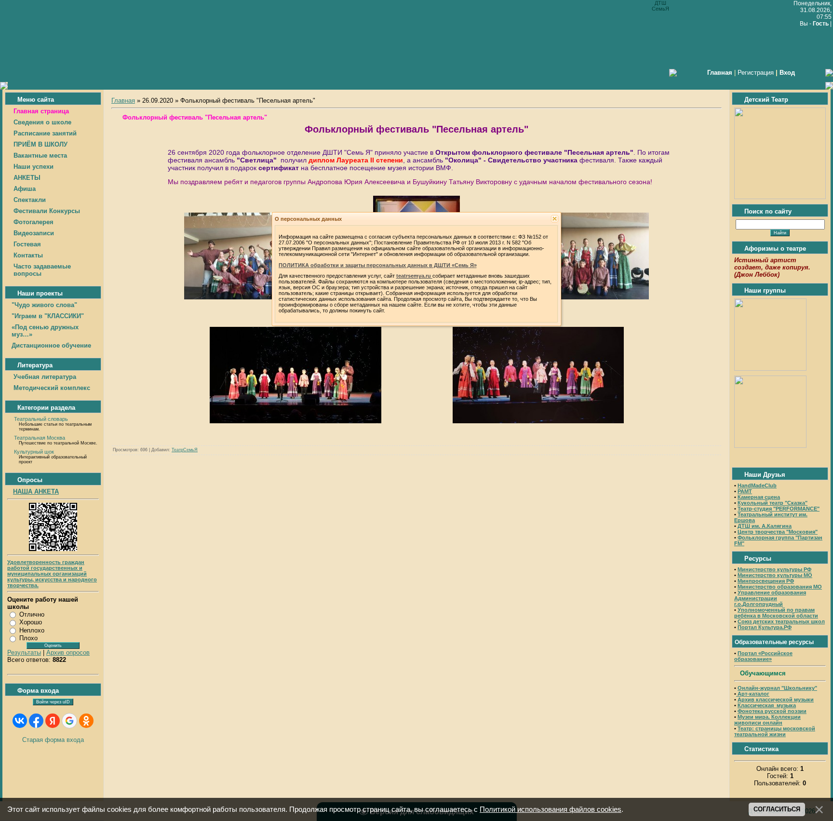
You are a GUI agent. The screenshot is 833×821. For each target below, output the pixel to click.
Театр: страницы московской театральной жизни (774, 731)
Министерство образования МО (780, 587)
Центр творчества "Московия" (778, 532)
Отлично (31, 614)
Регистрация (756, 72)
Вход (787, 72)
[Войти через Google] (69, 720)
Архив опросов (68, 652)
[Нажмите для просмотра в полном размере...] (242, 297)
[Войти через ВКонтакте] (20, 720)
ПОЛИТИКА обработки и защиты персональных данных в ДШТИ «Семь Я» (378, 265)
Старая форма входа (53, 739)
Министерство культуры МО (775, 575)
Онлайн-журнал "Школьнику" (777, 688)
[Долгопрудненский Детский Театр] (780, 197)
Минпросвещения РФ (766, 581)
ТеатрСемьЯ (185, 449)
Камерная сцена (759, 497)
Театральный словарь (41, 419)
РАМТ (745, 491)
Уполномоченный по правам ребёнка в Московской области (776, 613)
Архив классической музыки (776, 699)
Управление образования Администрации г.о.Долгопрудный (770, 598)
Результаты (24, 652)
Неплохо (31, 630)
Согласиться (776, 809)
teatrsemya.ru (414, 276)
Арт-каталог (752, 694)
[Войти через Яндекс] (52, 720)
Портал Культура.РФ (765, 627)
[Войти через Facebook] (36, 720)
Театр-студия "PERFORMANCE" (779, 508)
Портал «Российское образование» (763, 656)
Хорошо (30, 622)
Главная (123, 100)
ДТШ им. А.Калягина (765, 526)
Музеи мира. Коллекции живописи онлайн (767, 720)
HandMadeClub (757, 485)
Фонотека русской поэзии (772, 711)
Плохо (28, 638)
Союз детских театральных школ (781, 621)
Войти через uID (53, 702)
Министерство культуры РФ (774, 569)
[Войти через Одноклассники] (86, 720)
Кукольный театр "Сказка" (772, 503)
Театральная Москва (39, 438)
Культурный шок (34, 452)
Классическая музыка (767, 705)
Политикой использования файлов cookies (550, 809)
